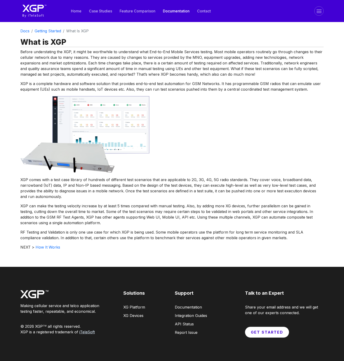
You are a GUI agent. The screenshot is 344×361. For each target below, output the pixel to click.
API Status (184, 324)
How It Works (48, 247)
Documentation (176, 11)
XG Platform (134, 307)
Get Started (267, 332)
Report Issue (186, 332)
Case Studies (100, 11)
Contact (204, 11)
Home (76, 11)
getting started (48, 31)
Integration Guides (191, 315)
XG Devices (133, 315)
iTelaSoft (87, 332)
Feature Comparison (137, 11)
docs (24, 31)
